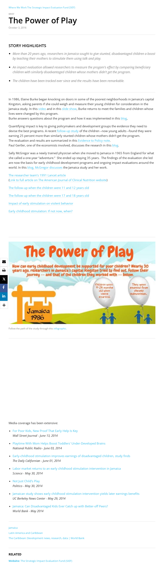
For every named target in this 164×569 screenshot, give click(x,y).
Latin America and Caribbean (26, 533)
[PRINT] (4, 270)
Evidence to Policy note (94, 140)
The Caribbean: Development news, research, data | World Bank (46, 538)
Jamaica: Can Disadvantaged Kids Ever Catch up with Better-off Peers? (60, 506)
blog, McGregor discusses (44, 167)
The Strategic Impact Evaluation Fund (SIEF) (51, 7)
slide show (69, 109)
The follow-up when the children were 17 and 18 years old (49, 196)
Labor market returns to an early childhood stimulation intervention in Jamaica (67, 468)
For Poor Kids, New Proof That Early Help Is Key (45, 431)
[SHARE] (3, 287)
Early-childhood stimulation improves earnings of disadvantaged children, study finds (71, 456)
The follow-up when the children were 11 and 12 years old (49, 188)
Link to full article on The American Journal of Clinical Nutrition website (58, 180)
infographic (60, 328)
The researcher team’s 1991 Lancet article (37, 175)
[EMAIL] (4, 262)
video (42, 109)
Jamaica (13, 527)
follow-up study (68, 131)
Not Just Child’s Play (26, 481)
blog (124, 118)
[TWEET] (4, 279)
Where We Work (18, 7)
